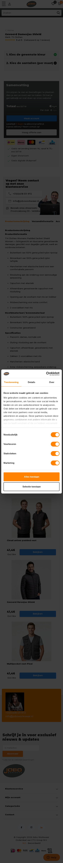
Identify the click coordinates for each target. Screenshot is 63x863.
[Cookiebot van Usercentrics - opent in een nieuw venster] (46, 374)
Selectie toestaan (31, 486)
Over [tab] (51, 382)
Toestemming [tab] (11, 382)
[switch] (55, 444)
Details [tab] (31, 382)
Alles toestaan (31, 476)
